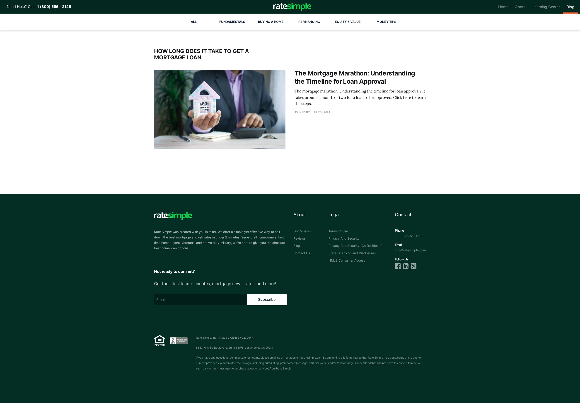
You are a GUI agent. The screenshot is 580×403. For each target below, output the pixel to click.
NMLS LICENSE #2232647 (236, 337)
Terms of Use (338, 231)
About (520, 7)
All (194, 22)
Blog (570, 7)
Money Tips (386, 22)
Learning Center (546, 7)
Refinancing (309, 22)
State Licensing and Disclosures (352, 253)
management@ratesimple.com (303, 357)
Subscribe (267, 299)
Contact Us (301, 253)
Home (503, 7)
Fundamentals (232, 22)
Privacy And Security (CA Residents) (355, 246)
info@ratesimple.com (410, 250)
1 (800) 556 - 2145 (53, 6)
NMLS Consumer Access (347, 260)
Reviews (299, 238)
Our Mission (302, 231)
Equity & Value (348, 22)
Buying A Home (271, 22)
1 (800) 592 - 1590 (409, 236)
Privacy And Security (344, 238)
